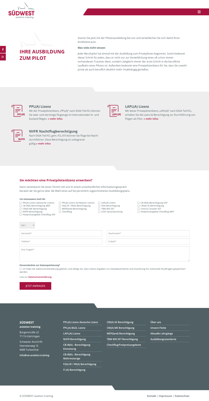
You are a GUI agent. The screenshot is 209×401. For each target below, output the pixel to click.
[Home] (21, 17)
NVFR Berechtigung (32, 211)
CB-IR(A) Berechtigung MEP (36, 205)
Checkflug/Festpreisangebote (124, 345)
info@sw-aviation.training (34, 355)
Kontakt (151, 396)
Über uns (155, 322)
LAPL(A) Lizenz (108, 202)
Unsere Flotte (158, 328)
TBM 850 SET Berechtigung (122, 339)
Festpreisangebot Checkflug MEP (157, 211)
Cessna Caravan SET (151, 208)
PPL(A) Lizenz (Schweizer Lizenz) (78, 202)
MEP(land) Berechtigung (74, 208)
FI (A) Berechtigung (74, 369)
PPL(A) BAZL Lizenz (74, 328)
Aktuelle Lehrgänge (161, 333)
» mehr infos (55, 118)
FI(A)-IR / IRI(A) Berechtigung (76, 205)
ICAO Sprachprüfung (112, 211)
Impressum (165, 396)
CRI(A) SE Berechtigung (152, 205)
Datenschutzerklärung (40, 276)
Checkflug (67, 211)
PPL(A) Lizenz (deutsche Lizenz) (38, 202)
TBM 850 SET (107, 208)
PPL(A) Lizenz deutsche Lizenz (80, 322)
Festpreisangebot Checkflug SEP (39, 214)
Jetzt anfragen (35, 286)
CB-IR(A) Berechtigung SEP (154, 202)
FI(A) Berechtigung (110, 205)
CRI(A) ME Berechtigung (35, 208)
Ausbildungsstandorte (163, 339)
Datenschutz (182, 396)
